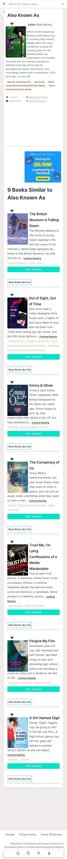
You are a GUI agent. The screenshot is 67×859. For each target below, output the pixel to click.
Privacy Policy (27, 834)
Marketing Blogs (15, 606)
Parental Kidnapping (28, 427)
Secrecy (44, 427)
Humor (40, 263)
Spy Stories (40, 82)
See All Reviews (37, 101)
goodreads (15, 101)
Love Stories (13, 683)
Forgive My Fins (42, 641)
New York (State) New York (19, 82)
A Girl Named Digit (44, 718)
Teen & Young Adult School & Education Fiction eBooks (30, 84)
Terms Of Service (51, 834)
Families (11, 505)
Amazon (13, 97)
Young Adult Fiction (42, 683)
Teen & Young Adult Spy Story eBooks (30, 87)
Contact (10, 834)
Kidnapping (13, 759)
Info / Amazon (33, 269)
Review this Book (38, 97)
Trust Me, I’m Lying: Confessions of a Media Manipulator (43, 557)
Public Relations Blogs (34, 606)
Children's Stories (15, 341)
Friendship (30, 341)
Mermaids (26, 683)
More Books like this (19, 282)
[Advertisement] (43, 123)
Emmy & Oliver (41, 385)
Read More (23, 76)
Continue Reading (32, 258)
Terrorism (25, 759)
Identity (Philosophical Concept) (31, 505)
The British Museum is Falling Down (44, 220)
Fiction (31, 263)
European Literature (16, 263)
